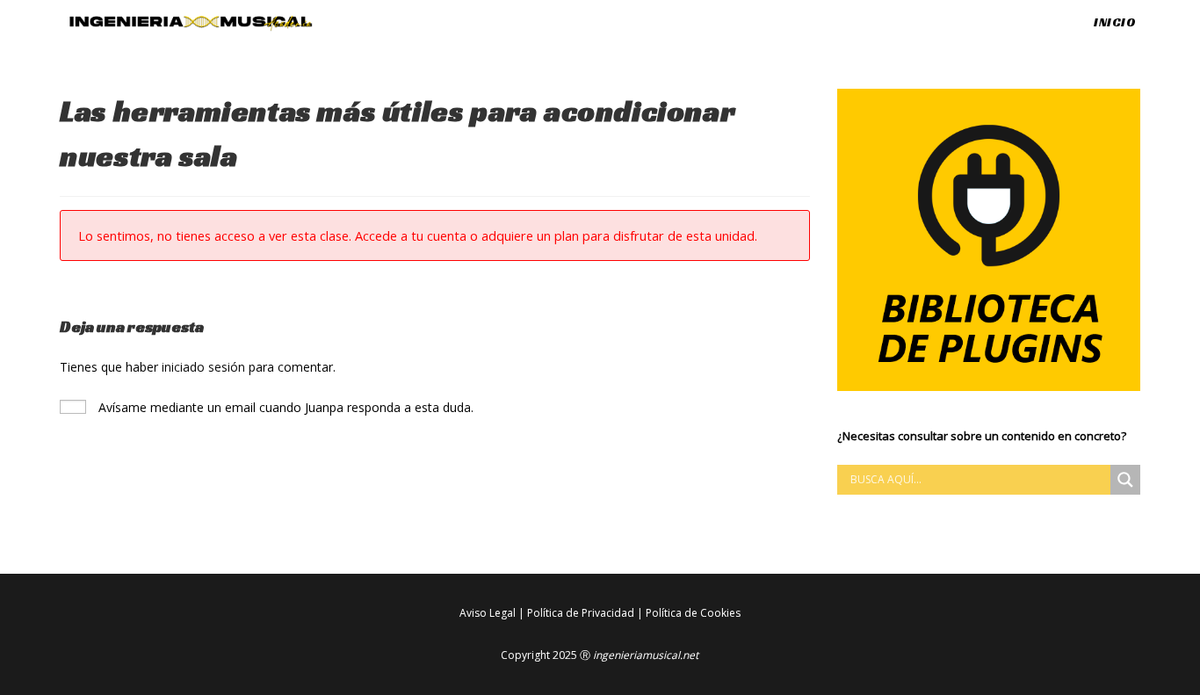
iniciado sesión (203, 366)
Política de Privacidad (580, 612)
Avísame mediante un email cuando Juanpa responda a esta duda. (284, 407)
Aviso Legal (487, 612)
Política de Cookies (693, 612)
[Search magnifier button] (1125, 480)
